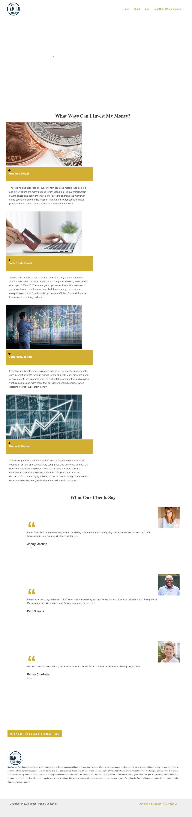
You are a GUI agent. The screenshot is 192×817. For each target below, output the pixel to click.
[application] (182, 9)
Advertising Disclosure (152, 803)
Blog (146, 9)
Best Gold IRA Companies (167, 9)
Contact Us (171, 803)
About (137, 9)
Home (126, 9)
